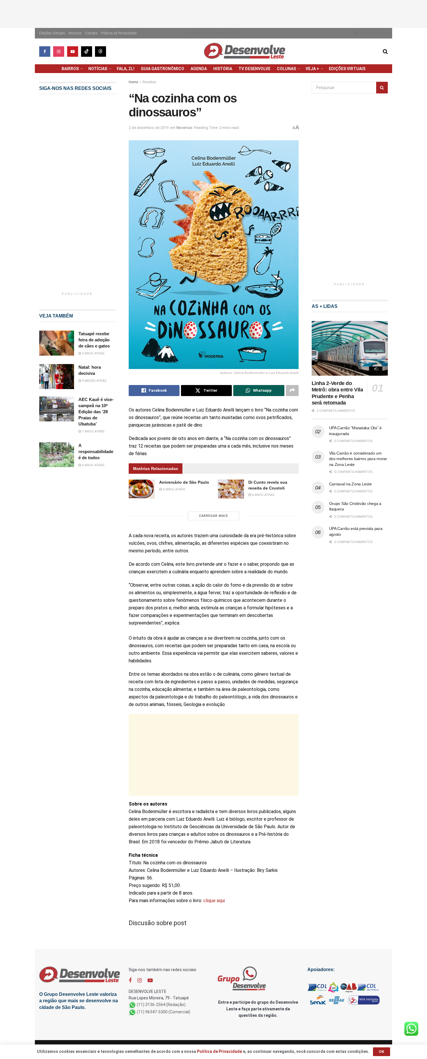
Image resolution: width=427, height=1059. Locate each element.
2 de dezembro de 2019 (148, 127)
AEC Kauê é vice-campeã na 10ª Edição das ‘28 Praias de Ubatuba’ (96, 411)
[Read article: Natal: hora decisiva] (56, 376)
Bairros (70, 68)
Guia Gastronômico (162, 68)
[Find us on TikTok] (86, 51)
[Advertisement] (213, 13)
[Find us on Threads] (100, 51)
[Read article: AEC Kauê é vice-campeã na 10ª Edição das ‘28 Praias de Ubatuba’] (56, 408)
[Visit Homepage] (244, 51)
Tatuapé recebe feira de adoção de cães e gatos (94, 339)
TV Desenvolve (254, 68)
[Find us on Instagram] (58, 51)
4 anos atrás (173, 489)
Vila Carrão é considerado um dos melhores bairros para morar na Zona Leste (358, 459)
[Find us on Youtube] (72, 51)
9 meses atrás (94, 381)
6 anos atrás (262, 495)
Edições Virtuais (52, 33)
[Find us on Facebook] (44, 51)
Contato (91, 33)
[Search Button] (385, 51)
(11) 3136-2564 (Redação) (161, 1004)
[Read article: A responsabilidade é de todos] (56, 454)
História (222, 68)
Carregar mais (213, 516)
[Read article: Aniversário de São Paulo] (142, 489)
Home (133, 82)
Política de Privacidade (119, 33)
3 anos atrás (93, 353)
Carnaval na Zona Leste (350, 484)
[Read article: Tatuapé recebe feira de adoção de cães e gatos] (56, 343)
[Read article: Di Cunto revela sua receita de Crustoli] (231, 489)
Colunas (286, 68)
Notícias (97, 68)
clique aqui (214, 900)
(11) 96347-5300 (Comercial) (163, 1012)
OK (381, 1051)
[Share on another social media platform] (292, 390)
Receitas (149, 82)
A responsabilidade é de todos (95, 451)
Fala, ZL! (125, 68)
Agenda (199, 68)
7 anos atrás (93, 431)
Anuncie (75, 33)
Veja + (312, 68)
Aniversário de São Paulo (184, 482)
